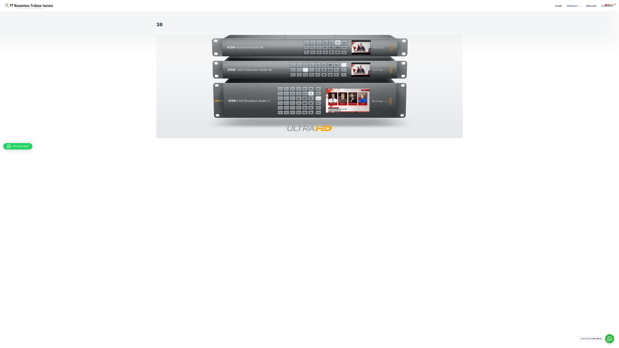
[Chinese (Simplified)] (606, 4)
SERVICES (591, 6)
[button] (17, 146)
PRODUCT (572, 6)
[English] (609, 4)
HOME (558, 6)
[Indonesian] (615, 4)
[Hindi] (612, 4)
